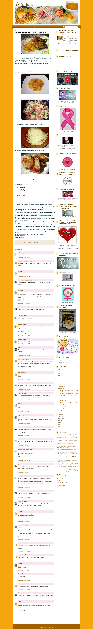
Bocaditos (69, 436)
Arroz (64, 434)
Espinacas (74, 443)
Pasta (72, 452)
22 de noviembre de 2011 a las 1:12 (24, 320)
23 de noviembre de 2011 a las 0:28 (24, 472)
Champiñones (59, 440)
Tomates (72, 461)
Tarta (64, 461)
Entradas (60, 360)
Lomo (71, 447)
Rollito (72, 458)
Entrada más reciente (19, 621)
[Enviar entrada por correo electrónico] (32, 242)
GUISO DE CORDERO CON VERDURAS (68, 402)
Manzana (75, 449)
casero (68, 464)
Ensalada (59, 443)
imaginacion (68, 36)
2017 (59, 373)
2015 (59, 377)
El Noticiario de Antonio (62, 483)
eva (19, 438)
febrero (61, 420)
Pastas (75, 452)
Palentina (24, 4)
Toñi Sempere (21, 501)
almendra (64, 464)
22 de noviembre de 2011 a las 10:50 (24, 399)
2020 (59, 371)
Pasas (68, 452)
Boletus (58, 437)
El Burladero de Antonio (62, 482)
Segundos (46, 27)
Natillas (77, 450)
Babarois (59, 436)
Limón (67, 447)
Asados (68, 434)
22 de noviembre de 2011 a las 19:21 (24, 423)
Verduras (67, 463)
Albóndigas (59, 434)
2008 (59, 428)
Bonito (63, 437)
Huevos (74, 446)
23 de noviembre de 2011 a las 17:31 (24, 521)
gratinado (75, 466)
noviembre (61, 388)
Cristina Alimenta (21, 524)
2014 (59, 379)
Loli (18, 464)
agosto (61, 408)
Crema (71, 441)
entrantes (60, 466)
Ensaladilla (65, 443)
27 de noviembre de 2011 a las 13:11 (24, 589)
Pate (67, 453)
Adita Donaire (21, 315)
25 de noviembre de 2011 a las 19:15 (24, 580)
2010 (59, 424)
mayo (60, 414)
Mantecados (70, 449)
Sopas (75, 460)
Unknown (20, 543)
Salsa (64, 460)
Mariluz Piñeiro (21, 554)
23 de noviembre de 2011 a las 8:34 (24, 487)
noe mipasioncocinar (22, 359)
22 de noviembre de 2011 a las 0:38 (24, 276)
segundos (26, 244)
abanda (75, 463)
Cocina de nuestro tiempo (23, 449)
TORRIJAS (59, 461)
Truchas (58, 463)
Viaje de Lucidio (60, 480)
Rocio (19, 271)
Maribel (20, 415)
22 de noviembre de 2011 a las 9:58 (24, 389)
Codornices (75, 440)
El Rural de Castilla (61, 485)
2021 (59, 369)
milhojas (67, 468)
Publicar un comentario (19, 619)
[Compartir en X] (36, 242)
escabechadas (70, 466)
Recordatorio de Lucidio (62, 477)
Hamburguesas (60, 446)
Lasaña (62, 447)
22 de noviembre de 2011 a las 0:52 (24, 303)
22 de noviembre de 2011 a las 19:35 (24, 435)
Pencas (58, 455)
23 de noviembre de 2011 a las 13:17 (24, 497)
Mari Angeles (21, 324)
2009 (59, 426)
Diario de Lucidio (60, 478)
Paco (19, 476)
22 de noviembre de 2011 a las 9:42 (24, 379)
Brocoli (66, 437)
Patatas (63, 453)
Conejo (22, 244)
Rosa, (19, 491)
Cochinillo (70, 440)
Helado (65, 446)
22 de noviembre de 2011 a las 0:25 (24, 267)
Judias (58, 447)
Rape (65, 458)
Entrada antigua (51, 621)
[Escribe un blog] (35, 242)
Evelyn (19, 252)
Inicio (17, 27)
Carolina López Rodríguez (24, 261)
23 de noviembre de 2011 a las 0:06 (24, 460)
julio (60, 410)
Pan (65, 452)
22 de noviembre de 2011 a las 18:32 (24, 411)
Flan (64, 444)
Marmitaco (59, 450)
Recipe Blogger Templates (55, 625)
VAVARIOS (63, 463)
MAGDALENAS (75, 447)
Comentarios (61, 362)
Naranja (70, 450)
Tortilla (76, 461)
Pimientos (72, 455)
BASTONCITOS (74, 434)
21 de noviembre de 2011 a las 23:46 (24, 257)
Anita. (19, 403)
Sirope (72, 460)
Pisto (76, 455)
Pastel (59, 453)
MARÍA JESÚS (21, 393)
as (18, 601)
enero (60, 422)
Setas (68, 460)
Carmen (20, 573)
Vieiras (72, 463)
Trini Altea (20, 592)
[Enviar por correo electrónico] (34, 242)
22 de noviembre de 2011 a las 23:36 (24, 445)
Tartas (68, 461)
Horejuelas (70, 446)
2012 (59, 383)
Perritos (63, 455)
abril (60, 416)
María (19, 307)
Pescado (67, 455)
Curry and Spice (49, 627)
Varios (60, 27)
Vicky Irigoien (21, 372)
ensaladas (73, 464)
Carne (73, 439)
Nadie (19, 511)
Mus (66, 450)
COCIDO (75, 437)
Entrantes (30, 27)
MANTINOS (60, 449)
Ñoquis (67, 471)
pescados (64, 469)
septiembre (61, 406)
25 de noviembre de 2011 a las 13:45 (24, 570)
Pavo (71, 453)
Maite (19, 347)
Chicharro (65, 440)
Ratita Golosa (21, 290)
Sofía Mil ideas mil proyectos (24, 280)
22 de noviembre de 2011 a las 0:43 (24, 286)
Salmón (60, 460)
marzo (60, 418)
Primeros (38, 27)
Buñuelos (70, 437)
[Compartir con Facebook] (38, 242)
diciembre (61, 386)
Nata (73, 450)
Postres (53, 27)
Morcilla (63, 450)
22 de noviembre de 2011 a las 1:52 (24, 335)
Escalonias (69, 443)
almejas (60, 464)
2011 (59, 384)
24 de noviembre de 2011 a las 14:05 (24, 551)
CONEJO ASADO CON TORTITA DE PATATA (31, 32)
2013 (59, 381)
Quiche (61, 458)
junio (60, 412)
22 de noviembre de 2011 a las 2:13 (24, 355)
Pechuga (74, 453)
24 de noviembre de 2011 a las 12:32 (24, 539)
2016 (59, 375)
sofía (19, 563)
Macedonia (65, 449)
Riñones (68, 458)
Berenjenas (64, 436)
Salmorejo (76, 458)
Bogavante (74, 436)
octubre (61, 404)
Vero (19, 382)
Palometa (61, 452)
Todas (23, 27)
